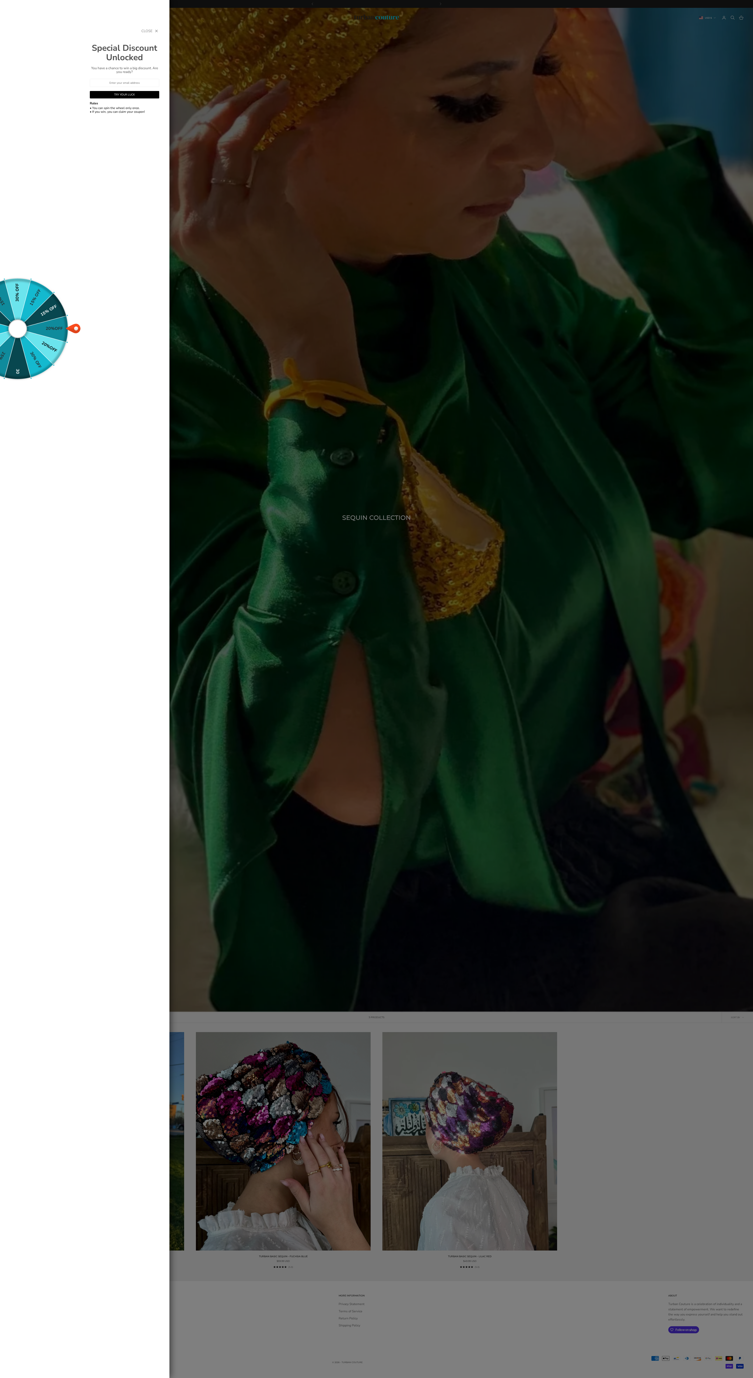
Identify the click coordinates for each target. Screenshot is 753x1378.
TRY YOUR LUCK (124, 94)
